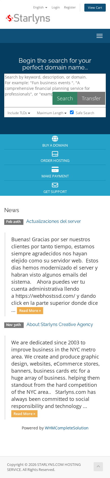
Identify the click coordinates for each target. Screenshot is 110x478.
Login (56, 7)
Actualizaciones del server (53, 221)
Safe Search (84, 112)
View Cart (95, 7)
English (39, 7)
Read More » (30, 310)
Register (70, 7)
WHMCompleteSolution (67, 428)
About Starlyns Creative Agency (60, 324)
